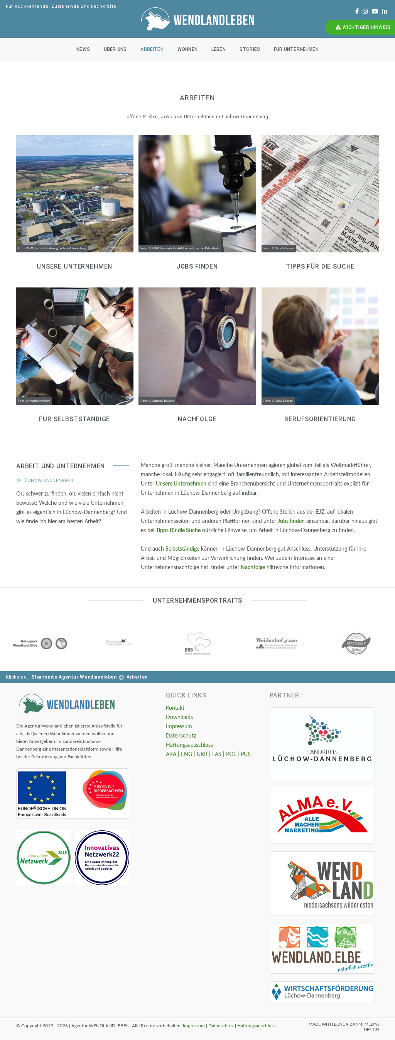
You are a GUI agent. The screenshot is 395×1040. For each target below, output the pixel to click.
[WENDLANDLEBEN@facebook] (357, 11)
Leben (218, 49)
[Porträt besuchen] (39, 643)
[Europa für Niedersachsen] (72, 793)
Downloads (179, 717)
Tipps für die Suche (178, 530)
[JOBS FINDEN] (197, 199)
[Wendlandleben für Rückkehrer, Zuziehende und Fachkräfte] (67, 703)
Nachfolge (253, 567)
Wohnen (187, 49)
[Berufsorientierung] (320, 352)
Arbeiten (151, 49)
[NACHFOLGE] (197, 352)
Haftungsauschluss (256, 1025)
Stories (250, 49)
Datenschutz (181, 736)
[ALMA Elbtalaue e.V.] (322, 815)
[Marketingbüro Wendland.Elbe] (322, 949)
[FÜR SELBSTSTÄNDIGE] (74, 352)
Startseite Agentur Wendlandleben (74, 677)
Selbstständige (182, 549)
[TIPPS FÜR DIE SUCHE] (320, 199)
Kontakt (175, 708)
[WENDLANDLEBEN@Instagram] (365, 11)
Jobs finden (291, 521)
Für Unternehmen (296, 49)
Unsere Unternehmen (181, 484)
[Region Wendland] (322, 883)
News (83, 49)
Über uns (115, 49)
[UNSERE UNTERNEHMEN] (74, 199)
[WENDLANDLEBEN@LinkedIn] (384, 11)
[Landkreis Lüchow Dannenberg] (322, 743)
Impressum (179, 726)
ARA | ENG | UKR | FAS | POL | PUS (208, 754)
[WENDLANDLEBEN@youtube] (375, 11)
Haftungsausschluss (189, 745)
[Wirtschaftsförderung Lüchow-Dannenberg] (322, 991)
